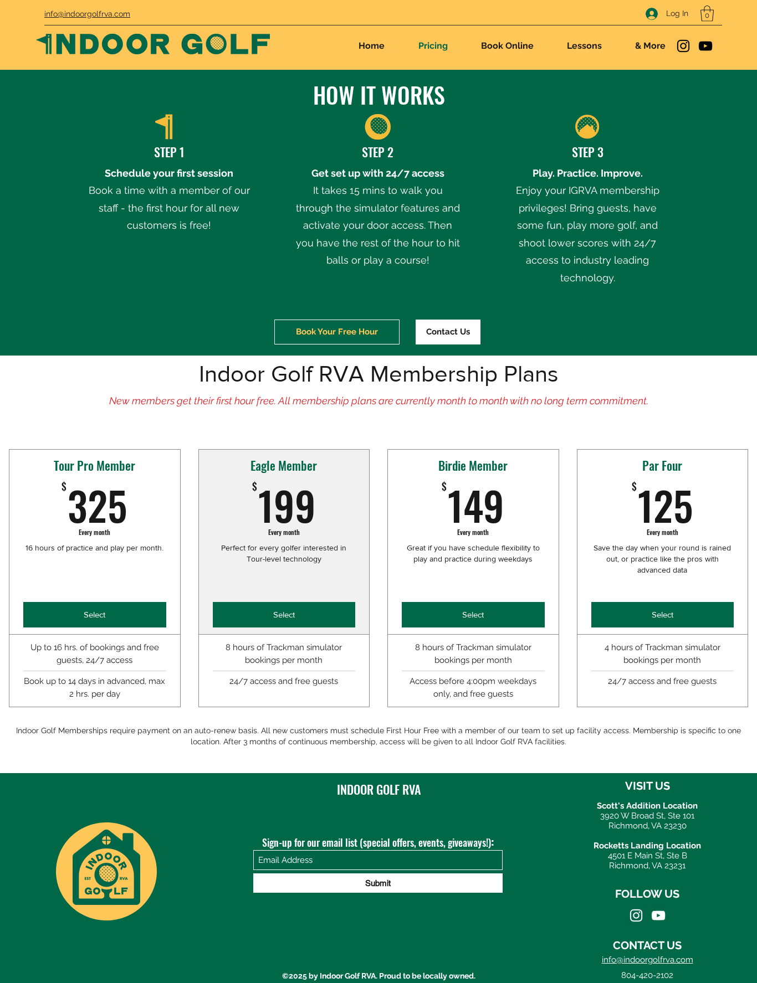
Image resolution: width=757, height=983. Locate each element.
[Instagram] (683, 46)
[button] (707, 14)
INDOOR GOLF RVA (379, 789)
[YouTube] (705, 46)
